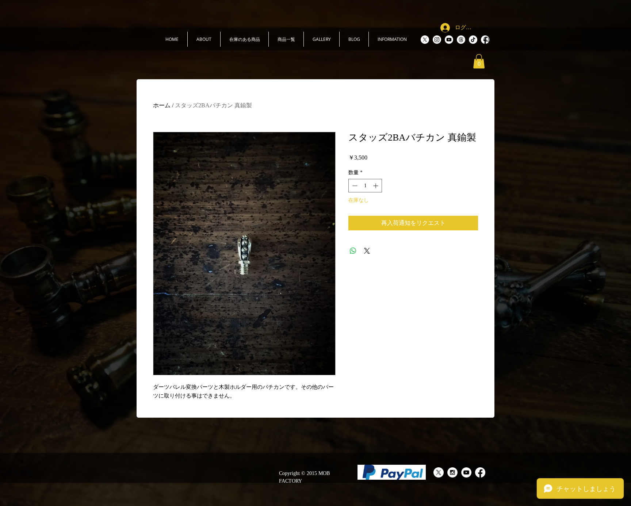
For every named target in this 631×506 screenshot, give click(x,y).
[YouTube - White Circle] (466, 472)
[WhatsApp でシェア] (353, 250)
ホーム (162, 105)
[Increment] (376, 185)
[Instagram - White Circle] (452, 472)
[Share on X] (367, 250)
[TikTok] (473, 39)
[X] (425, 39)
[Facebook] (480, 472)
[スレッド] (461, 39)
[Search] (486, 39)
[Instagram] (437, 39)
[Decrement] (354, 185)
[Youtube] (449, 39)
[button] (204, 39)
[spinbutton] (365, 185)
